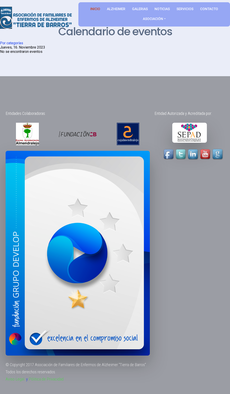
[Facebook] (169, 154)
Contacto (209, 9)
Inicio (95, 9)
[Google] (218, 154)
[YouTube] (199, 154)
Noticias (162, 9)
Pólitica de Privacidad (46, 379)
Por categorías (11, 43)
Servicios (185, 9)
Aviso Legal (15, 379)
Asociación (153, 19)
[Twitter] (181, 154)
